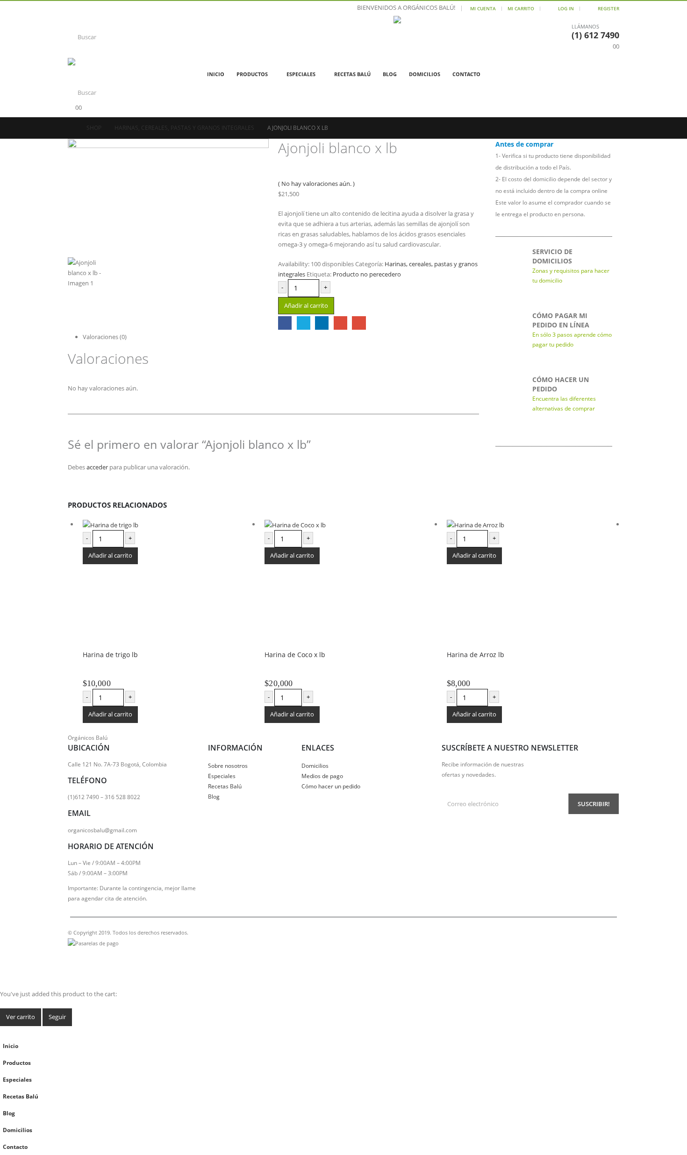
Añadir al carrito (306, 305)
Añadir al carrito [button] (110, 555)
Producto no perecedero (367, 274)
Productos (252, 74)
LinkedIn (322, 323)
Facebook (285, 323)
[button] (5, 1031)
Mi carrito (521, 8)
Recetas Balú (352, 74)
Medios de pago (322, 775)
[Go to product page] (147, 524)
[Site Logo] (440, 37)
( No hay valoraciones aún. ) (316, 183)
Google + (340, 323)
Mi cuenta (483, 8)
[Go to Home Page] (70, 128)
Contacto (466, 74)
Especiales (300, 74)
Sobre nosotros (228, 765)
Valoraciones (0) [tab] (105, 337)
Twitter (303, 323)
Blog (390, 74)
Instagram (93, 957)
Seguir (57, 1017)
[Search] (265, 37)
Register (608, 8)
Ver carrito (20, 1017)
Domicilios (424, 74)
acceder (97, 467)
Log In (566, 8)
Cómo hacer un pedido (330, 786)
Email (358, 323)
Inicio (215, 74)
